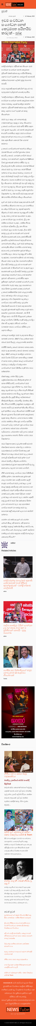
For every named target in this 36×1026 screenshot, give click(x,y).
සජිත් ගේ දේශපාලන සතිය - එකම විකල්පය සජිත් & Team (18, 833)
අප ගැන (14, 1014)
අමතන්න (21, 1014)
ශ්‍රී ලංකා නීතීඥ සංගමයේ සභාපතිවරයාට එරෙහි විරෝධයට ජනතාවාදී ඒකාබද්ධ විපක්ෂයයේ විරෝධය (17, 925)
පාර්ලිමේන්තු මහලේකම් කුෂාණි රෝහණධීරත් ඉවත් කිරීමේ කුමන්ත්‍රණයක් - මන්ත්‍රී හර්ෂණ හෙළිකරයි (17, 584)
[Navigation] (2, 4)
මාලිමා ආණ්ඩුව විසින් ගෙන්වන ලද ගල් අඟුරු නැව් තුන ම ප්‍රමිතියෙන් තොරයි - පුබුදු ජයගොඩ (17, 629)
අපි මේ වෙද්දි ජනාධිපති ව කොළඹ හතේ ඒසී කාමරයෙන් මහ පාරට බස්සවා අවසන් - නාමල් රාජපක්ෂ (18, 936)
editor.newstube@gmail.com (24, 1000)
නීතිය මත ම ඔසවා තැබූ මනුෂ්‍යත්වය (15, 775)
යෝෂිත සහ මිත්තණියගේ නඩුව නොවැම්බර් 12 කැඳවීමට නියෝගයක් (17, 672)
